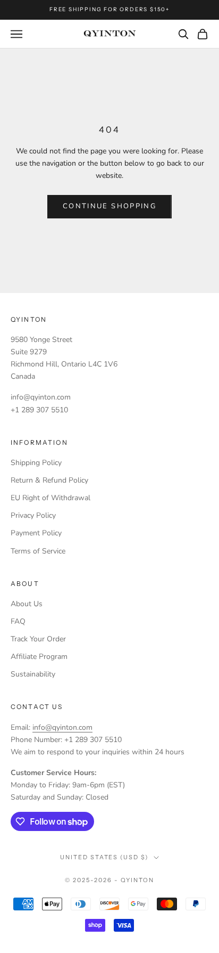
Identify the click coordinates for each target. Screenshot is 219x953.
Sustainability (33, 674)
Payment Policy (36, 533)
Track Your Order (38, 639)
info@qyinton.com (62, 727)
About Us (27, 604)
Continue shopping (109, 206)
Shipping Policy (36, 463)
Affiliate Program (39, 656)
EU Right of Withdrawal (50, 498)
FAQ (18, 621)
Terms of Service (38, 551)
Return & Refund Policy (49, 480)
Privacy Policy (33, 515)
